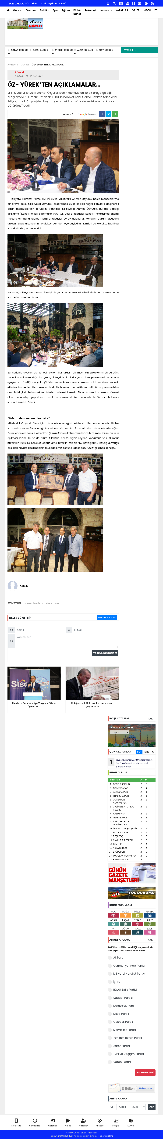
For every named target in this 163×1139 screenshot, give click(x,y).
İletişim (116, 1125)
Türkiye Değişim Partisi (128, 1054)
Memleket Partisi (124, 1030)
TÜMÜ (150, 718)
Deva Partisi (121, 1014)
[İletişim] (121, 3)
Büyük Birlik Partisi (125, 990)
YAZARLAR (122, 10)
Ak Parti (118, 957)
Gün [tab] (139, 752)
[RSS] (153, 3)
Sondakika (34, 1125)
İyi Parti (118, 982)
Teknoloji (90, 10)
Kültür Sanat (77, 12)
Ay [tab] (153, 752)
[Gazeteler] (139, 3)
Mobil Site (16, 1125)
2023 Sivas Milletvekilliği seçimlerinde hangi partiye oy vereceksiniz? (130, 949)
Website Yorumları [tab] (107, 617)
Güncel (17, 10)
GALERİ (136, 10)
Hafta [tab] (146, 752)
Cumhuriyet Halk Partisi (129, 966)
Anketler (100, 1125)
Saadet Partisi (123, 998)
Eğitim (66, 10)
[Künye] (146, 3)
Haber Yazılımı (105, 1135)
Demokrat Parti (123, 1006)
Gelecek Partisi (123, 1022)
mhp (57, 603)
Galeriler (52, 1125)
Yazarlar (83, 1125)
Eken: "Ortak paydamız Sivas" (49, 3)
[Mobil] (108, 3)
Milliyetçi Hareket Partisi (129, 974)
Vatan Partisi (122, 1062)
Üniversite (105, 10)
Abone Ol (68, 114)
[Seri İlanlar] (133, 3)
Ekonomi (31, 10)
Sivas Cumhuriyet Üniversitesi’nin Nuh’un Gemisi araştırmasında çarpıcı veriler (131, 763)
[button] (157, 10)
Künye (131, 1125)
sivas (49, 603)
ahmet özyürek (34, 603)
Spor (56, 10)
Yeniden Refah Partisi (127, 1038)
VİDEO (147, 10)
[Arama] (114, 3)
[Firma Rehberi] (128, 3)
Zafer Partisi (121, 1046)
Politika (44, 10)
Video (68, 1125)
